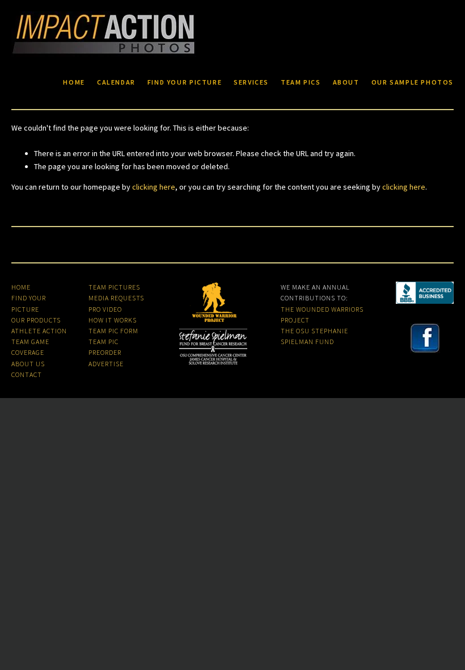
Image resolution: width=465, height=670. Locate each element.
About (346, 82)
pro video (105, 309)
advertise (106, 363)
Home (73, 82)
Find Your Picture (184, 82)
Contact (26, 374)
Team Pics (301, 82)
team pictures (114, 287)
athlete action (39, 330)
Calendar (116, 82)
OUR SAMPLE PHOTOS (412, 82)
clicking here (153, 187)
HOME (21, 287)
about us (28, 363)
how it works (112, 320)
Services (251, 82)
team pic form (113, 330)
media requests (116, 298)
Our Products (36, 320)
